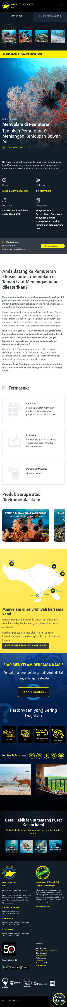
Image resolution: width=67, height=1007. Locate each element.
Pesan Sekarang (59, 999)
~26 (14, 249)
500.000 (10, 244)
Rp (6, 533)
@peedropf (39, 960)
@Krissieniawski (41, 956)
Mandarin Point (40, 337)
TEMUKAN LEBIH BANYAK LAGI (25, 646)
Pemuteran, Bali (15, 147)
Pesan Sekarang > (52, 246)
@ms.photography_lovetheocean (47, 951)
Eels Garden (8, 210)
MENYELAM (10, 119)
